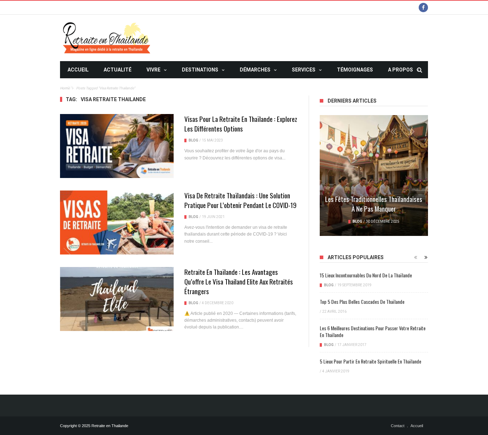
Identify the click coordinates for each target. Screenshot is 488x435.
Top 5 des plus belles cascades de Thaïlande (362, 301)
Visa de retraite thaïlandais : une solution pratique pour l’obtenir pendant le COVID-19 (240, 200)
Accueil (78, 70)
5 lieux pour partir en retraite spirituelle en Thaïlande (370, 361)
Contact (397, 426)
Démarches (255, 70)
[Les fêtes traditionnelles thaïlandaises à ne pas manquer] (374, 175)
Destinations (200, 70)
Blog (193, 140)
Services (303, 70)
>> (70, 87)
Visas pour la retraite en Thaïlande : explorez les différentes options (240, 123)
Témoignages (355, 70)
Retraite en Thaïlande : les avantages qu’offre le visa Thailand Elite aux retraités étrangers (238, 281)
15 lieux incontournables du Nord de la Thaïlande (366, 275)
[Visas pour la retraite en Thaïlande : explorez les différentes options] (117, 146)
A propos (400, 70)
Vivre (153, 70)
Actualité (117, 70)
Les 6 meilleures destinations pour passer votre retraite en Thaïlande (372, 331)
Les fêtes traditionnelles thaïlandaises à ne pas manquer (373, 203)
